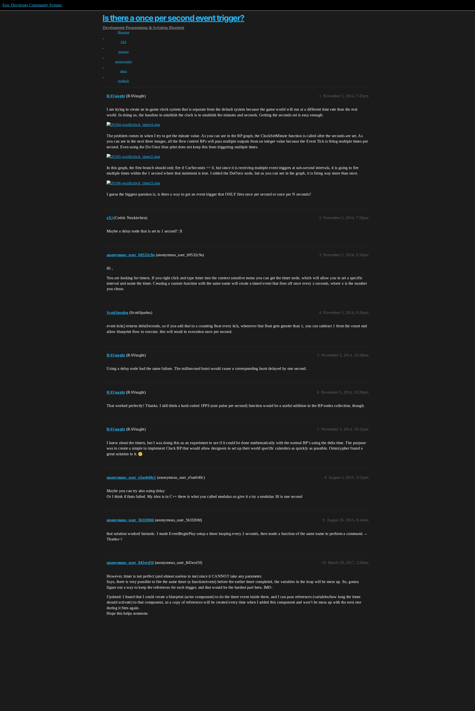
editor (123, 71)
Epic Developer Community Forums (32, 5)
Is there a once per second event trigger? (173, 18)
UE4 (123, 42)
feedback (123, 81)
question (123, 51)
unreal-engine (123, 61)
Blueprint (123, 32)
